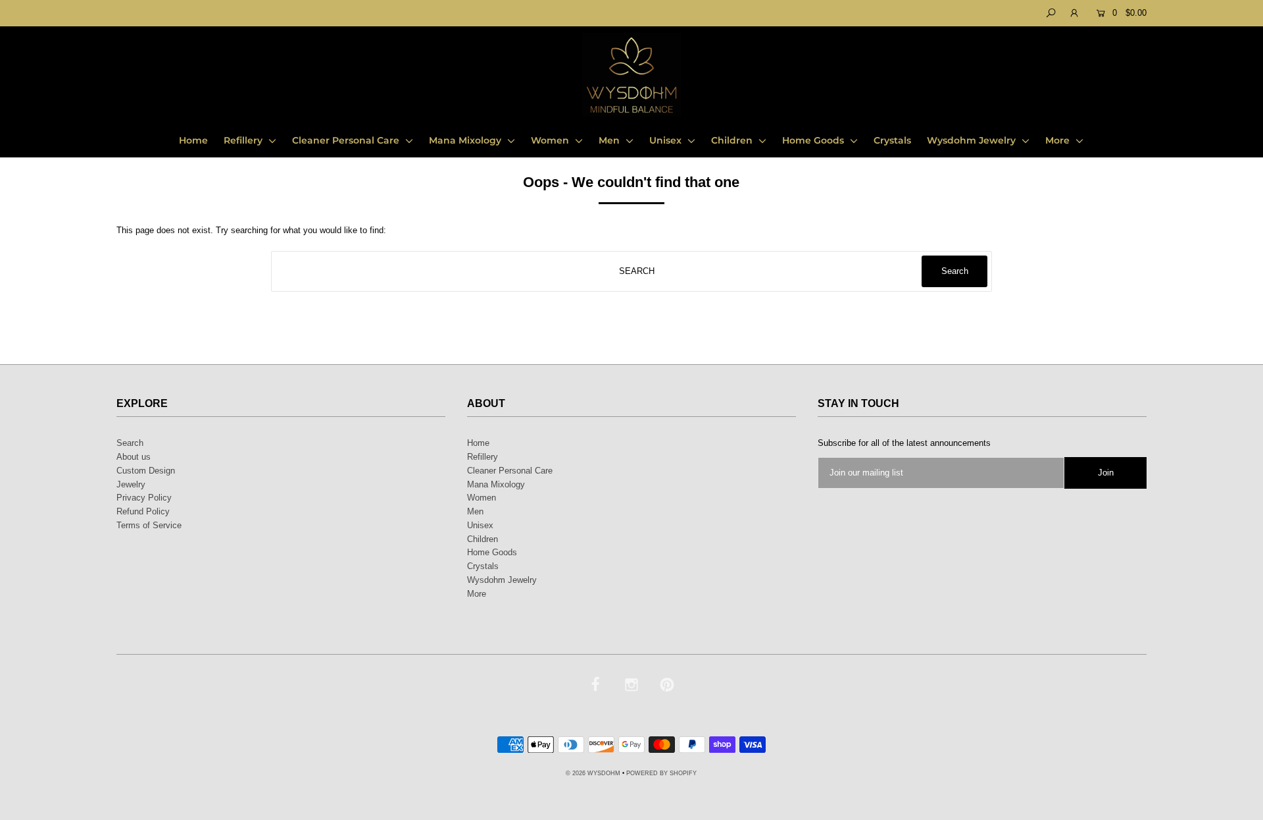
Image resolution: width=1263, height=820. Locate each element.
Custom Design (145, 471)
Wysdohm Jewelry (972, 140)
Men (610, 140)
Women (551, 140)
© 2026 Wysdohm (593, 773)
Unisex (666, 140)
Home (193, 140)
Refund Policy (143, 511)
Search (129, 443)
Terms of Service (149, 525)
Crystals (892, 140)
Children (733, 140)
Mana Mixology (466, 140)
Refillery (244, 140)
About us (133, 457)
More (1058, 140)
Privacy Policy (144, 498)
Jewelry (130, 484)
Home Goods (814, 140)
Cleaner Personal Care (347, 140)
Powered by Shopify (661, 773)
